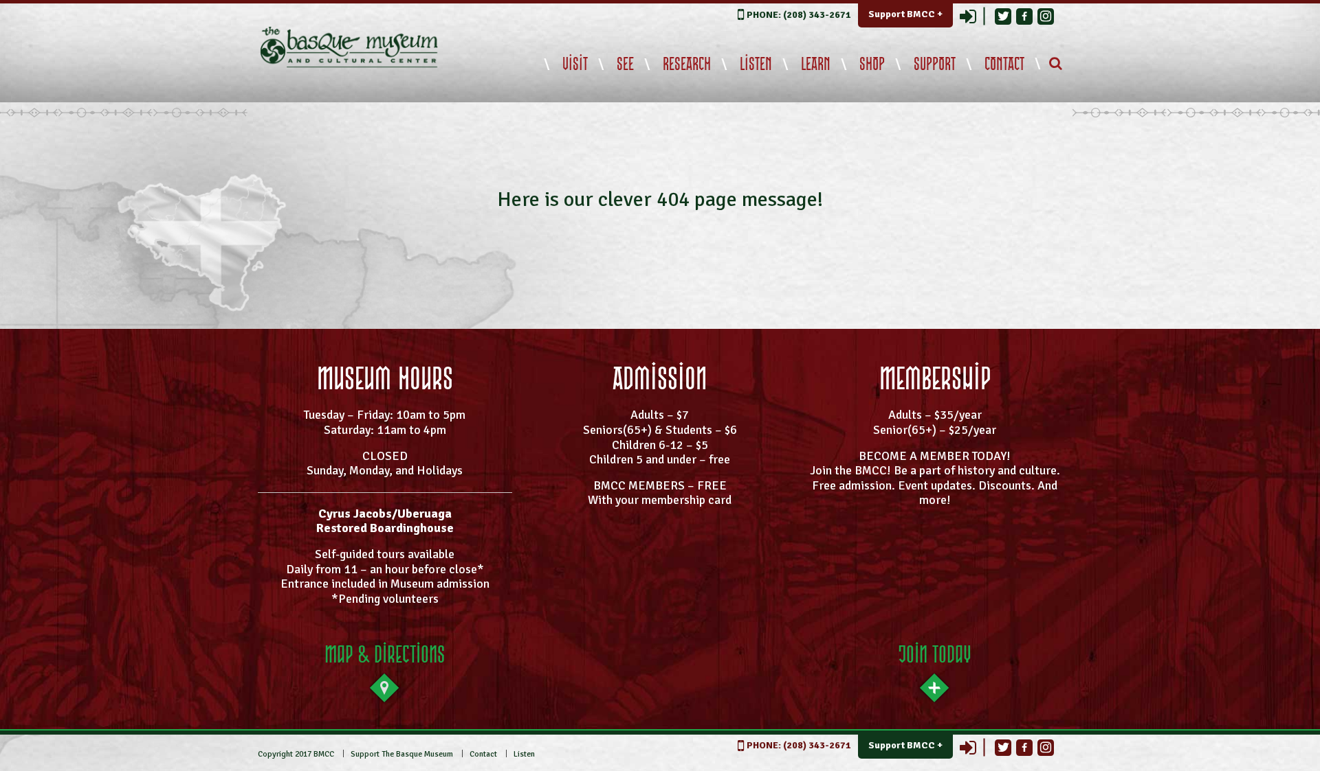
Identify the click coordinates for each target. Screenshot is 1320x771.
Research (687, 64)
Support (935, 64)
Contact (1004, 64)
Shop (872, 64)
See (625, 64)
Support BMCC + (905, 14)
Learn (815, 64)
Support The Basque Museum (402, 754)
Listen (756, 64)
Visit (575, 64)
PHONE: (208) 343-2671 (799, 15)
